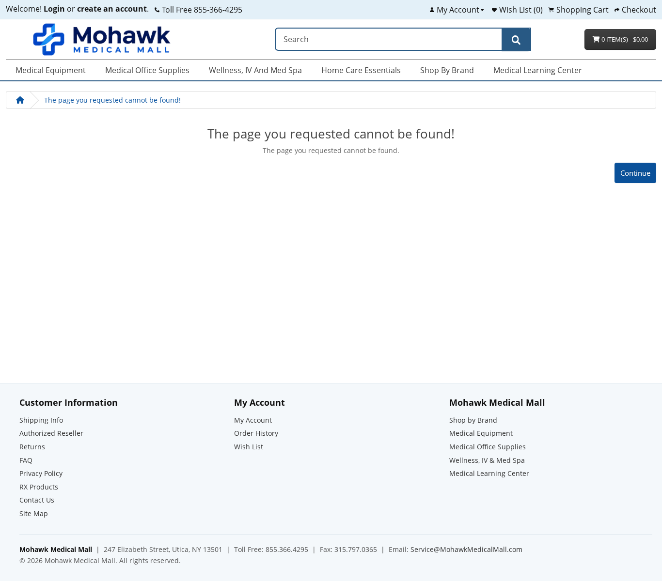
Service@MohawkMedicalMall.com (466, 549)
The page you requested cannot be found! (112, 100)
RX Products (38, 486)
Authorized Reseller (51, 433)
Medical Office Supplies (147, 70)
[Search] (516, 39)
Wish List (248, 446)
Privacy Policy (41, 473)
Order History (256, 433)
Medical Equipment (51, 70)
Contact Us (36, 500)
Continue (635, 173)
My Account (253, 420)
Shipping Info (41, 420)
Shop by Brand (447, 70)
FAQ (25, 460)
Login (54, 8)
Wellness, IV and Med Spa (255, 70)
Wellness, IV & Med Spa (487, 460)
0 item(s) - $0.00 (624, 39)
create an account (111, 8)
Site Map (33, 513)
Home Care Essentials (361, 70)
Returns (32, 446)
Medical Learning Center (537, 70)
